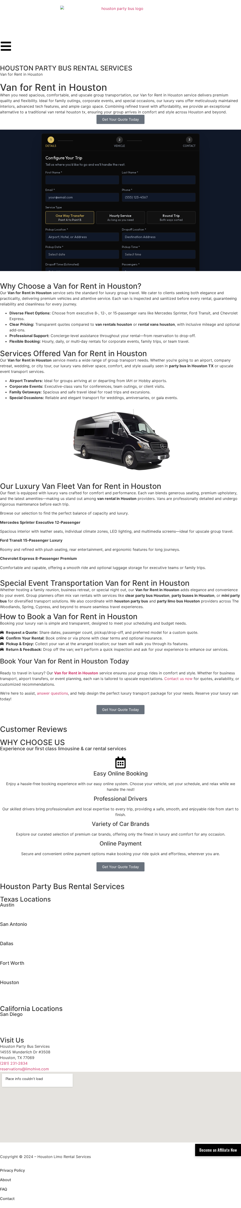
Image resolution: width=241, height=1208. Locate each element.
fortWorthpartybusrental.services (29, 974)
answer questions (52, 693)
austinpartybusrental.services (26, 915)
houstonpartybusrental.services (28, 993)
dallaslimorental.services (22, 948)
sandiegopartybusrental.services (29, 1025)
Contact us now (178, 678)
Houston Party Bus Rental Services (62, 886)
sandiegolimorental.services (24, 1019)
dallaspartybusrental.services (26, 954)
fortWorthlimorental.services (25, 968)
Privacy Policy (12, 1170)
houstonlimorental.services (24, 987)
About (5, 1179)
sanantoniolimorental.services (26, 929)
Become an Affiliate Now (218, 1150)
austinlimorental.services (22, 910)
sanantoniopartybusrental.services (30, 935)
